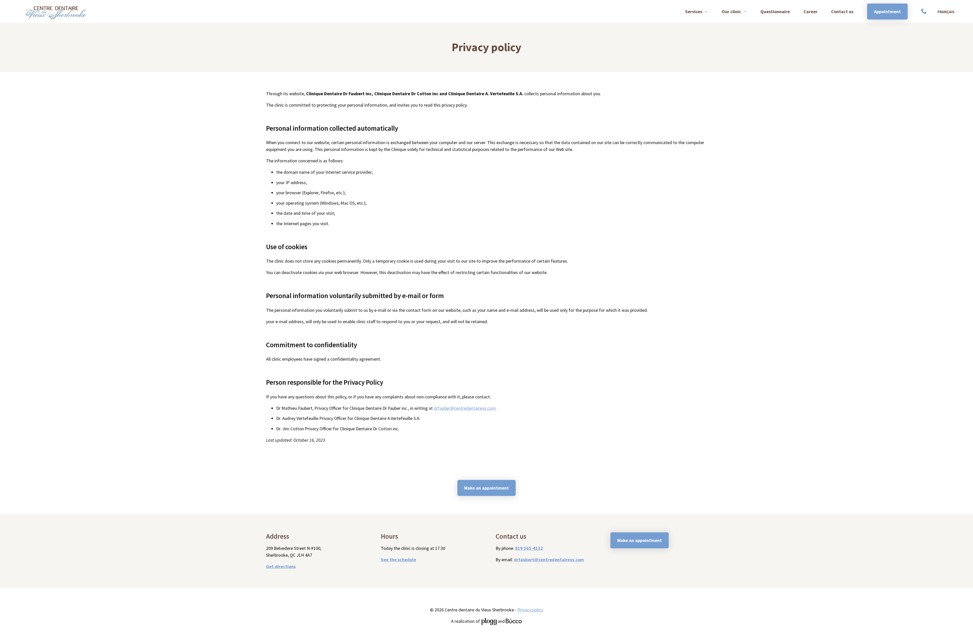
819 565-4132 (924, 11)
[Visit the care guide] (514, 621)
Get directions (281, 566)
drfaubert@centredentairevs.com (549, 559)
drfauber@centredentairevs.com (465, 408)
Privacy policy (530, 610)
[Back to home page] (56, 11)
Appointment (887, 11)
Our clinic (731, 11)
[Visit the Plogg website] (489, 621)
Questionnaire (775, 11)
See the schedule (398, 559)
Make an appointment (486, 488)
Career (810, 11)
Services (693, 11)
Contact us (842, 11)
